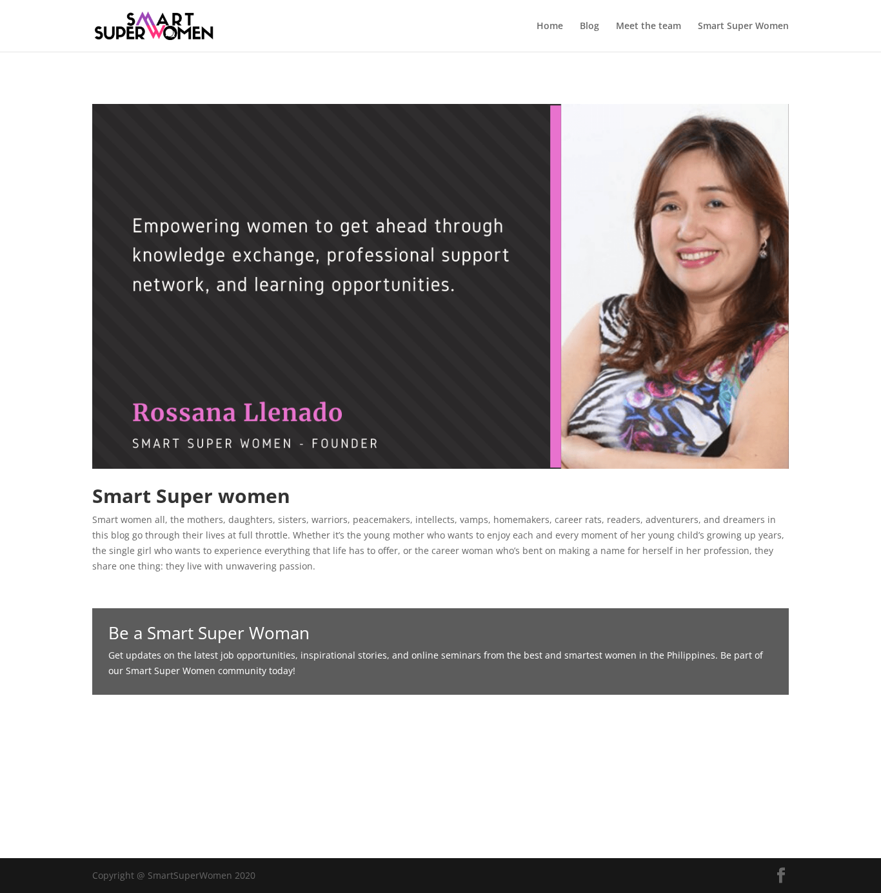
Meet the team (648, 26)
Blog (589, 26)
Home (550, 26)
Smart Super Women (743, 26)
